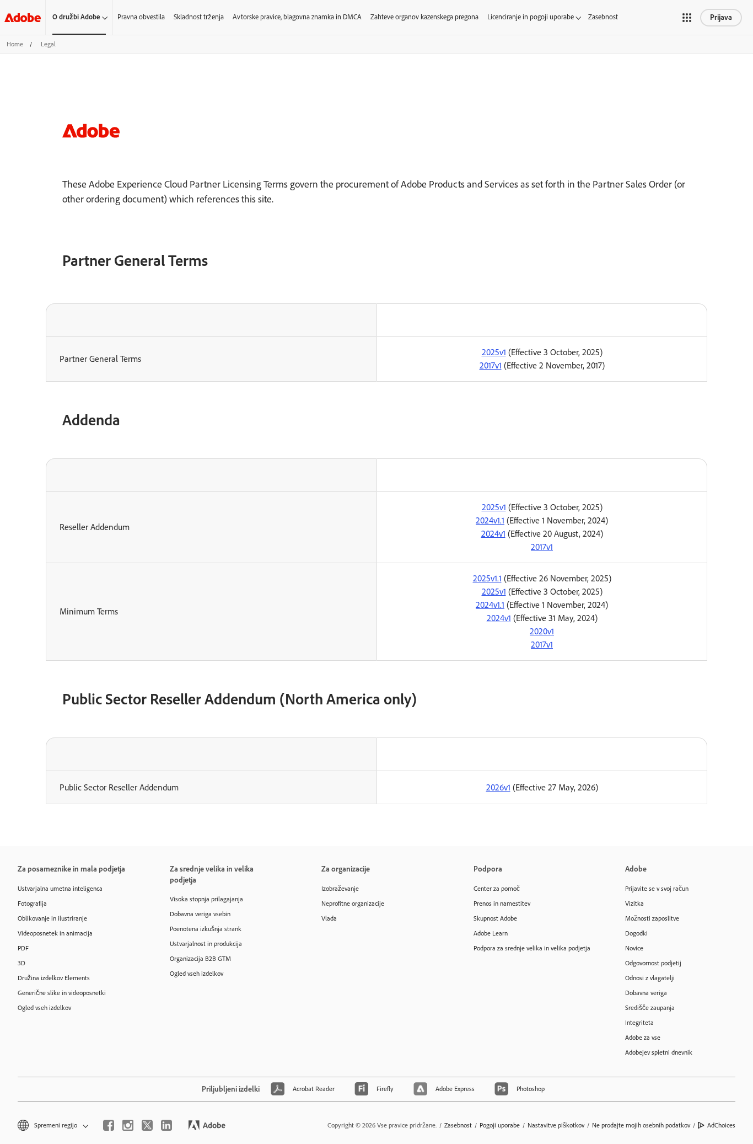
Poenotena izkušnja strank (205, 929)
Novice (634, 948)
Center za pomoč (497, 888)
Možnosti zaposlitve (652, 918)
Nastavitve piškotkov (556, 1125)
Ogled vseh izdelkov (44, 1008)
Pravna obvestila (141, 17)
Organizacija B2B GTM (200, 959)
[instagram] (127, 1125)
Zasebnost (603, 17)
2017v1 (491, 365)
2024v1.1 (490, 520)
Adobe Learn (491, 933)
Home (15, 44)
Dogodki (636, 933)
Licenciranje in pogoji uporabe (530, 17)
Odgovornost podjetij (653, 963)
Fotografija (32, 903)
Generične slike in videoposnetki (62, 993)
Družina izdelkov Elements (54, 978)
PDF (23, 948)
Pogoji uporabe (500, 1125)
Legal (48, 44)
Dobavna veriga (646, 993)
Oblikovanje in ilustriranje (52, 918)
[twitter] (147, 1125)
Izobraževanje (340, 888)
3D (21, 963)
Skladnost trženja (199, 17)
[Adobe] (22, 17)
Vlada (329, 918)
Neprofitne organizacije (352, 903)
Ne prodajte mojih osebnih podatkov (641, 1125)
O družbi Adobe (76, 17)
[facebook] (108, 1125)
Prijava (721, 17)
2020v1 (542, 631)
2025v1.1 (487, 578)
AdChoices (721, 1125)
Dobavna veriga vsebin (200, 914)
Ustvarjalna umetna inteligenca (60, 888)
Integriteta (639, 1023)
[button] (687, 17)
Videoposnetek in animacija (55, 933)
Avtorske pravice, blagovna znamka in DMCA (297, 17)
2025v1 (494, 352)
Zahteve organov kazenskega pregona (424, 17)
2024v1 (493, 533)
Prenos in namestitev (502, 903)
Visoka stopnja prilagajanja (206, 899)
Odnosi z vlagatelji (650, 978)
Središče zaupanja (650, 1008)
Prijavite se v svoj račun (657, 888)
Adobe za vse (642, 1037)
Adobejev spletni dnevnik (658, 1052)
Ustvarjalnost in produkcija (206, 944)
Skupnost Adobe (495, 918)
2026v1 (498, 787)
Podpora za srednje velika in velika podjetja (532, 948)
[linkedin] (166, 1125)
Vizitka (634, 903)
